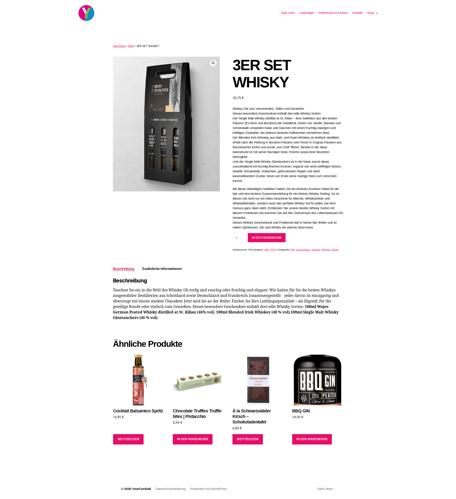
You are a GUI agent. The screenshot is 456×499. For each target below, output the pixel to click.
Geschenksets (303, 250)
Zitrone (335, 250)
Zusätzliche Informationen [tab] (162, 269)
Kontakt (357, 13)
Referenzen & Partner (333, 13)
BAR (131, 46)
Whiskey (326, 250)
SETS (273, 250)
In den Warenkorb (267, 237)
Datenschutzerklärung (170, 489)
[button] (213, 63)
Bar (292, 250)
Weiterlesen (128, 439)
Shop (370, 13)
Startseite (119, 46)
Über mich (288, 13)
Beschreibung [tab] (123, 269)
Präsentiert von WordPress (208, 489)
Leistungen (306, 13)
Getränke (316, 250)
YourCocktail (141, 489)
